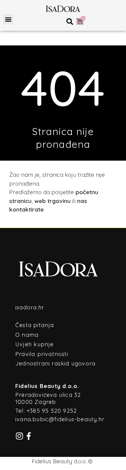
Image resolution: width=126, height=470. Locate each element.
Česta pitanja (34, 325)
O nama (27, 334)
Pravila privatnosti (41, 354)
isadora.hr (29, 307)
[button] (8, 19)
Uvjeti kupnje (34, 344)
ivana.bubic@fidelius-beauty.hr (59, 419)
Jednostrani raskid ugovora (55, 363)
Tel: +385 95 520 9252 (46, 410)
